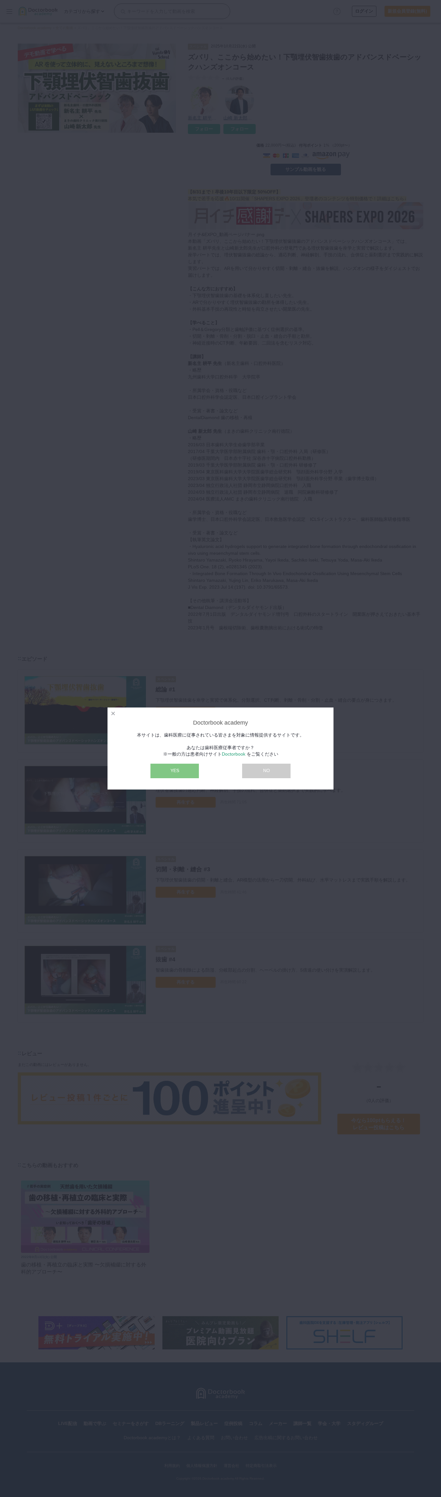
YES (174, 770)
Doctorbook (233, 754)
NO (266, 770)
